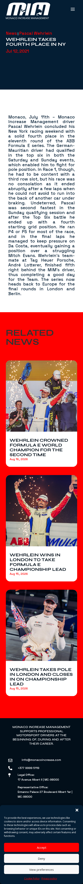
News (11, 33)
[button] (77, 810)
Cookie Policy (31, 878)
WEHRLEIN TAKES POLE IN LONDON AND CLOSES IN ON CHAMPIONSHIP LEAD (41, 677)
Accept (41, 847)
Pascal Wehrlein (35, 33)
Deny (41, 858)
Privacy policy (49, 878)
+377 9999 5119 (28, 768)
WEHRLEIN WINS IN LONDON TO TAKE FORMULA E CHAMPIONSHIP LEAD (38, 562)
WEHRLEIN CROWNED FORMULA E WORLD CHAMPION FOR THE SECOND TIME (39, 447)
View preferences (41, 870)
